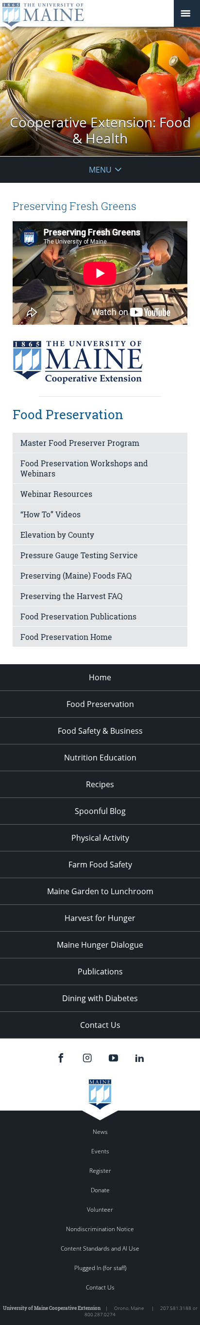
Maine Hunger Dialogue (100, 944)
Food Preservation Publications (78, 616)
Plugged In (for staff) (100, 1268)
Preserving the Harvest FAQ (71, 596)
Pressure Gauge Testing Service (79, 555)
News (100, 1132)
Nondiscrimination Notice (100, 1229)
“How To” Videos (50, 514)
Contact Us (100, 1025)
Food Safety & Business (100, 730)
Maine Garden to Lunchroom (100, 891)
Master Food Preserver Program (79, 443)
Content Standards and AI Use (100, 1248)
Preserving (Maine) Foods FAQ (76, 575)
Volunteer (100, 1209)
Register (100, 1170)
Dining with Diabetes (100, 998)
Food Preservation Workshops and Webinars (84, 468)
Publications (100, 971)
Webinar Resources (56, 494)
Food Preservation (100, 704)
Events (100, 1151)
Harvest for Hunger (100, 918)
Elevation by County (57, 535)
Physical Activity (100, 837)
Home (100, 677)
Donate (100, 1190)
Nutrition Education (100, 757)
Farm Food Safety (100, 864)
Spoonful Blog (100, 811)
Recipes (100, 784)
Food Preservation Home (66, 637)
